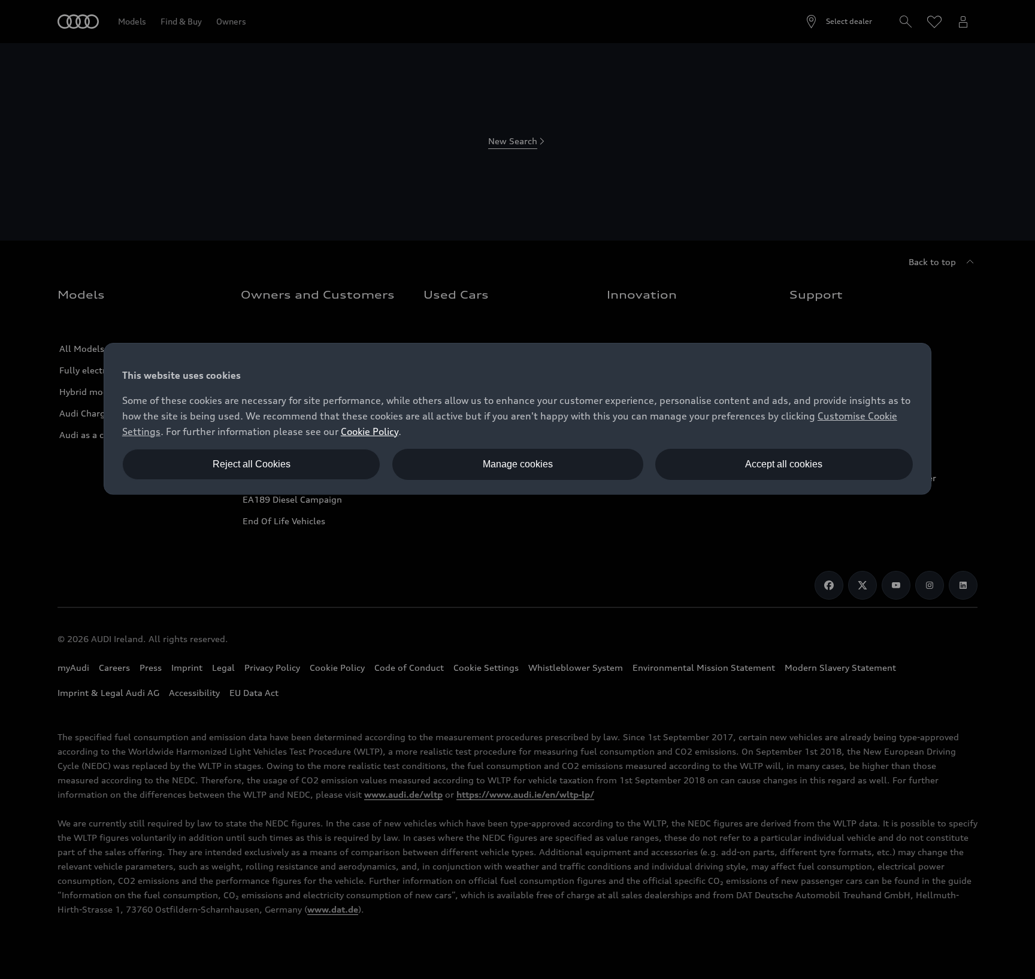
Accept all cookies (783, 464)
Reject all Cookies (251, 464)
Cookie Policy (369, 431)
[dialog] (517, 419)
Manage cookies (518, 464)
